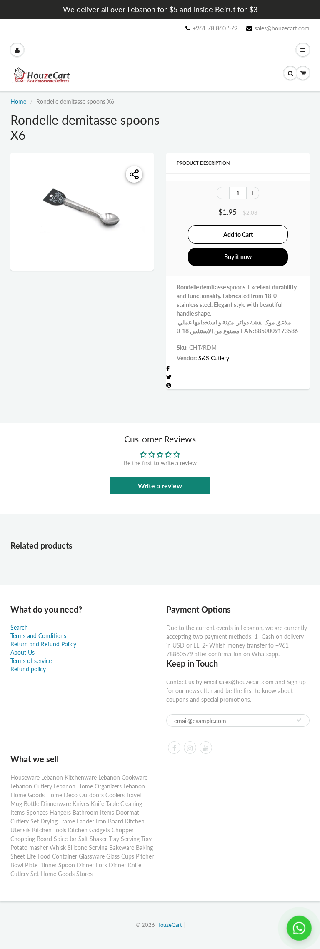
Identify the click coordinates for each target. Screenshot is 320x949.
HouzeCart (169, 924)
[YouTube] (206, 747)
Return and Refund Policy (43, 644)
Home (18, 101)
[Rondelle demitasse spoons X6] (82, 210)
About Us (22, 652)
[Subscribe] (299, 720)
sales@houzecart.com (282, 28)
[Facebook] (174, 747)
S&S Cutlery (213, 358)
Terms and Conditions (38, 635)
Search (19, 627)
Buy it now (238, 256)
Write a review (160, 486)
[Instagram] (190, 747)
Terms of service (31, 660)
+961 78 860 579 (215, 28)
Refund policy (28, 669)
